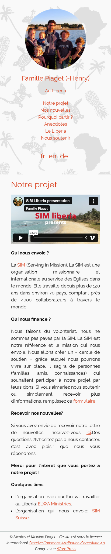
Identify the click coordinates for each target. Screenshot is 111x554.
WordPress (66, 548)
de (64, 156)
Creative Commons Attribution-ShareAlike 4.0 (67, 543)
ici (88, 432)
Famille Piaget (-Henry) (55, 78)
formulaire (84, 401)
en (52, 156)
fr (43, 156)
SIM (21, 265)
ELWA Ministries (54, 503)
